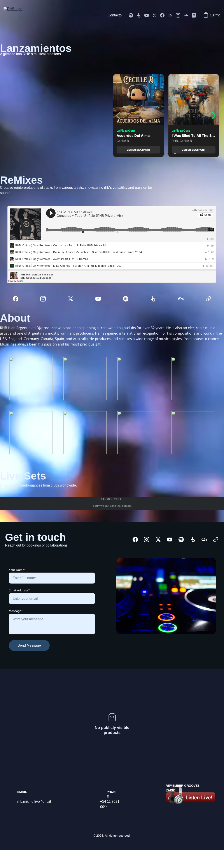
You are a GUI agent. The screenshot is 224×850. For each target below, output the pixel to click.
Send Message (29, 645)
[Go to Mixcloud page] (172, 15)
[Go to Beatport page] (140, 15)
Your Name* (17, 569)
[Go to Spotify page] (132, 15)
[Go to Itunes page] (194, 15)
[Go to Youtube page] (148, 15)
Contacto (115, 15)
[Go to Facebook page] (164, 15)
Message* (16, 611)
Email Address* (19, 590)
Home (96, 15)
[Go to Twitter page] (156, 15)
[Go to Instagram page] (180, 15)
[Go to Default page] (208, 299)
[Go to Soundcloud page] (188, 15)
